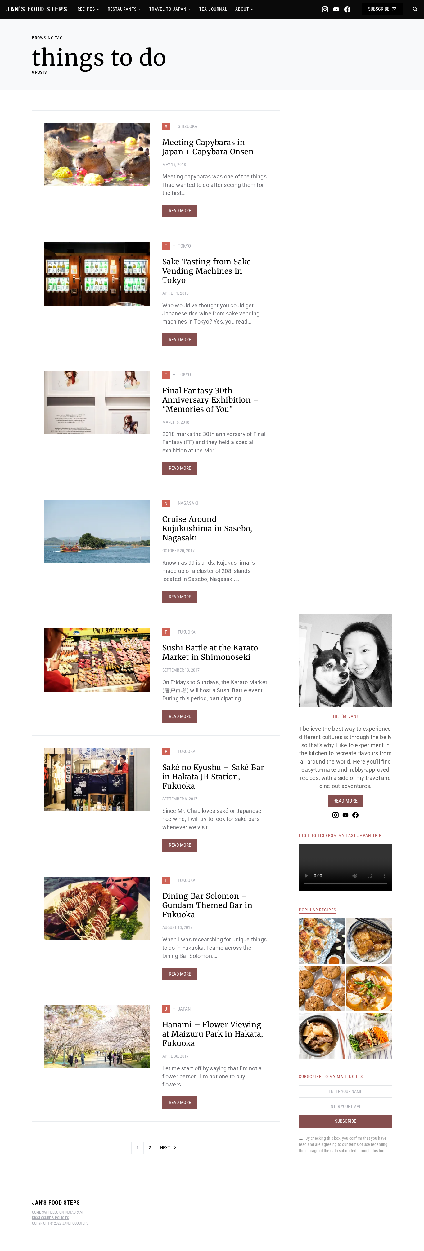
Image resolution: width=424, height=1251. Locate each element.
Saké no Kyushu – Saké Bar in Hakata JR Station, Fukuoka (213, 777)
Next (165, 1148)
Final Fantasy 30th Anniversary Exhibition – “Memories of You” (210, 400)
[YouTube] (336, 9)
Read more (345, 801)
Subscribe (378, 9)
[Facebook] (347, 9)
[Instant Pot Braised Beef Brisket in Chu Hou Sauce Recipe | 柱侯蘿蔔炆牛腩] (322, 1036)
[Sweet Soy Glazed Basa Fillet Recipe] (369, 941)
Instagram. (74, 1212)
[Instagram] (325, 9)
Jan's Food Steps (37, 9)
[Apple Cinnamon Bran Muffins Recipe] (322, 988)
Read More (180, 211)
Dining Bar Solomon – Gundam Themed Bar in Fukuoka (207, 905)
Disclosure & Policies (50, 1218)
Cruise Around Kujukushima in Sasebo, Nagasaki (207, 528)
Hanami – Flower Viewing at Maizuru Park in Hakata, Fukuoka (213, 1034)
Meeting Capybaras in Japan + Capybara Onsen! (209, 147)
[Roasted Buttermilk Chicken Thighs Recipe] (322, 941)
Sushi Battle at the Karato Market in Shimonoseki (210, 652)
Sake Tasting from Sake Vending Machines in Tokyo (206, 271)
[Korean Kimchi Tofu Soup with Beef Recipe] (369, 988)
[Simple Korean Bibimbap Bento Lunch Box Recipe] (369, 1036)
